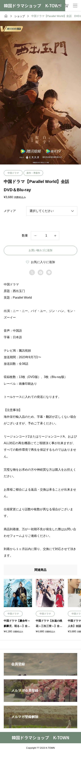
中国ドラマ (13, 173)
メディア (10, 210)
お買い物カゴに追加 (40, 250)
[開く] (75, 5)
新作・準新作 (33, 173)
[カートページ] (67, 5)
